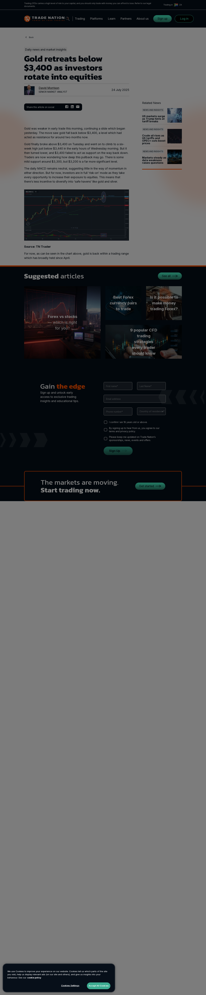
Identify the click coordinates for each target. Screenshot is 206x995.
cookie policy (34, 977)
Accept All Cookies (99, 985)
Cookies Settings (70, 985)
